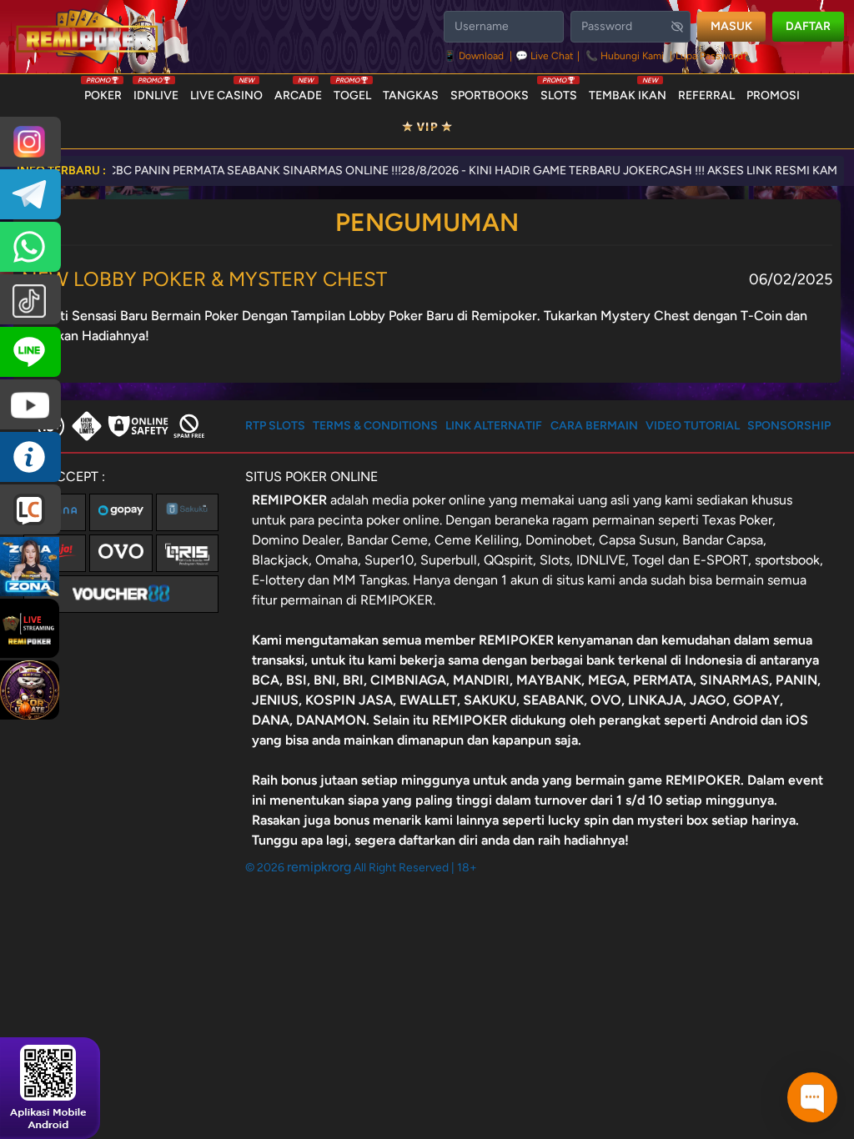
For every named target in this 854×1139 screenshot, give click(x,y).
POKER (103, 92)
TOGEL (352, 92)
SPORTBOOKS (489, 95)
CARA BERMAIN (594, 426)
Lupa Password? (712, 56)
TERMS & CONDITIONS (375, 426)
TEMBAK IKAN (627, 92)
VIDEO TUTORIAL (693, 426)
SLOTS (558, 92)
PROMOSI (773, 95)
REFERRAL (706, 95)
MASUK (731, 26)
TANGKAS (411, 95)
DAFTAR (808, 26)
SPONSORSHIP (789, 426)
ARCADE (298, 92)
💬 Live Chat (544, 56)
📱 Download (475, 56)
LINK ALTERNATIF (493, 426)
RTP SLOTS (275, 426)
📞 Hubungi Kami (624, 56)
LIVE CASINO (226, 92)
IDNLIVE (155, 92)
